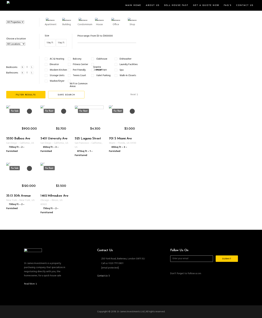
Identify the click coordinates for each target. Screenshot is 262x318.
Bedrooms (11, 67)
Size (47, 36)
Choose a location (16, 39)
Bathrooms (12, 73)
